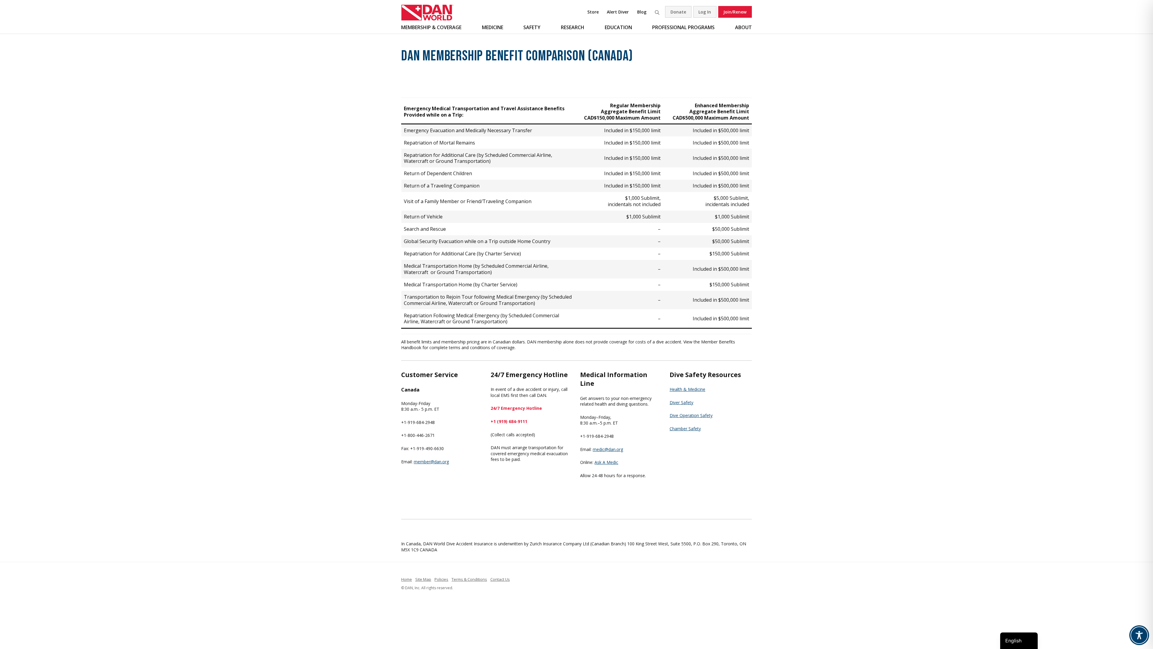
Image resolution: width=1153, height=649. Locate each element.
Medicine (492, 27)
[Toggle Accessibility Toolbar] (1139, 635)
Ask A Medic (606, 462)
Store (593, 12)
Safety (531, 27)
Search (657, 12)
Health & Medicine (687, 389)
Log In (704, 12)
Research (572, 27)
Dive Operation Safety (691, 415)
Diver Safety (681, 402)
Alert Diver (618, 12)
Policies (441, 579)
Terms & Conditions (469, 579)
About (743, 27)
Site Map (423, 579)
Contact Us (500, 579)
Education (618, 27)
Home (406, 579)
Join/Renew (734, 12)
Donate (678, 12)
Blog (641, 12)
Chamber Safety (685, 428)
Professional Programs (683, 27)
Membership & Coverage (431, 27)
